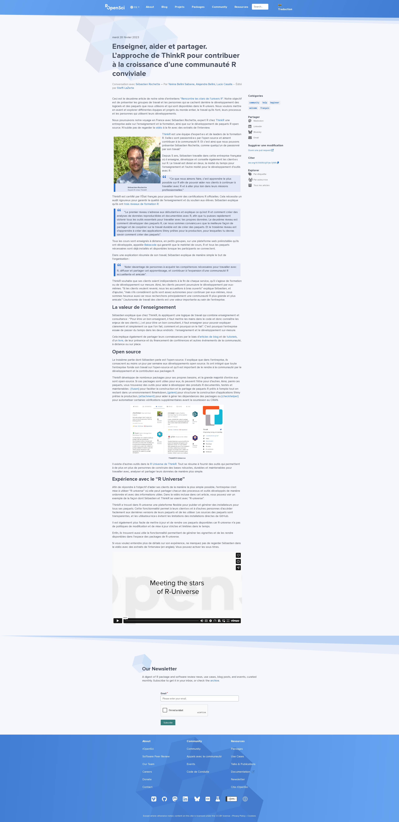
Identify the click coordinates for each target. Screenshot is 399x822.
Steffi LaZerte (125, 88)
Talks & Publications (243, 764)
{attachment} (147, 396)
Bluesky (257, 132)
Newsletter (238, 779)
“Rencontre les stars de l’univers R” (201, 98)
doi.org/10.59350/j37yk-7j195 (262, 162)
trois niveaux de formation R (141, 204)
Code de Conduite (198, 771)
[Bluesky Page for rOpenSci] (197, 798)
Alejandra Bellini (205, 84)
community (254, 102)
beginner (274, 102)
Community (219, 7)
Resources (241, 7)
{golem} (172, 392)
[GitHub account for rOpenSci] (164, 798)
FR (135, 7)
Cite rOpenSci (239, 787)
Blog (164, 7)
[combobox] (260, 7)
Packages (198, 7)
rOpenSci (148, 748)
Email (256, 137)
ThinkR (220, 120)
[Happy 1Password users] (245, 798)
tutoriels (232, 336)
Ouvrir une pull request (259, 150)
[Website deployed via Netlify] (231, 798)
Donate (147, 779)
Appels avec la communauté (204, 756)
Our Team (148, 764)
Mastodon (259, 120)
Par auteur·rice (261, 179)
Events (191, 764)
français (264, 108)
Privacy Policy (238, 816)
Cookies (252, 816)
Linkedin (258, 126)
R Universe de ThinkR (163, 464)
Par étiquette (260, 174)
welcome (253, 108)
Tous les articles (262, 185)
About (150, 7)
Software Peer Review (156, 756)
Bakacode (150, 244)
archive (214, 680)
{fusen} (135, 388)
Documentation (240, 771)
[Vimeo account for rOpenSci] (153, 798)
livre (120, 340)
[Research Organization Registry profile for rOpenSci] (208, 798)
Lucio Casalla (224, 84)
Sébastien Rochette (148, 84)
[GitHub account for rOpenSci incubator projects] (218, 798)
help (265, 102)
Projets (179, 7)
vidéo (159, 127)
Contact (147, 787)
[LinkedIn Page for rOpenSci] (186, 798)
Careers (147, 771)
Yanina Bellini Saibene (181, 84)
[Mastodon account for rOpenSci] (175, 798)
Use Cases (237, 756)
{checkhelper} (229, 396)
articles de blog (209, 336)
